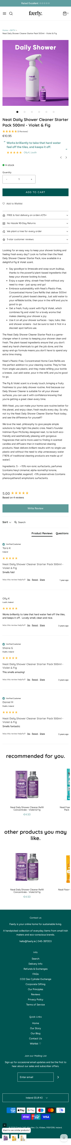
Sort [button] (5, 522)
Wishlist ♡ (35, 1043)
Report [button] (35, 580)
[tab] (42, 533)
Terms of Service (35, 1004)
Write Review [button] (35, 508)
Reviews (35, 994)
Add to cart (35, 192)
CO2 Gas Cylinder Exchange (35, 979)
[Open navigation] (4, 13)
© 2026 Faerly (15, 1127)
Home (5, 30)
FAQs (36, 974)
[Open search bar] (12, 13)
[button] (35, 73)
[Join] (58, 1077)
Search (35, 958)
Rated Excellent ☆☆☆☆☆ (35, 3)
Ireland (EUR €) (34, 1097)
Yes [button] (28, 580)
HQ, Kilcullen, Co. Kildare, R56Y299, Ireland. (42, 1127)
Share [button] (42, 580)
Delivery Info (35, 963)
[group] (35, 493)
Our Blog (35, 1033)
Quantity (6, 172)
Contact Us (35, 1038)
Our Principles (35, 989)
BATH (12, 30)
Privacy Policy (35, 999)
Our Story (35, 1028)
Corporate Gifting (35, 984)
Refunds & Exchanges (36, 968)
